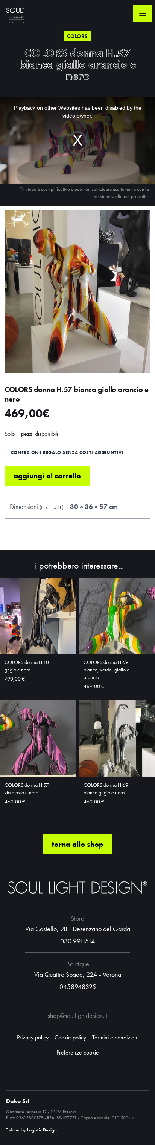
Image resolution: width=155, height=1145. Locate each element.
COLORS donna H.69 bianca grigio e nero (106, 789)
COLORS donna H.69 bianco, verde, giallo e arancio (106, 670)
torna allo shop (77, 844)
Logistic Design (42, 1130)
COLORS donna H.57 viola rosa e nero (27, 789)
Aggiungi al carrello (47, 476)
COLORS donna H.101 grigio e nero (28, 666)
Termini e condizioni (115, 1037)
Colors (77, 36)
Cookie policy (70, 1037)
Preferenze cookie (77, 1052)
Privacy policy (33, 1037)
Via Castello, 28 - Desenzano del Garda (77, 928)
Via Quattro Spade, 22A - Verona (77, 974)
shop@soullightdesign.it (77, 1015)
